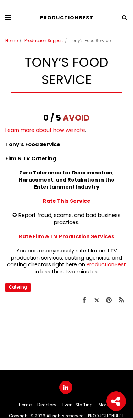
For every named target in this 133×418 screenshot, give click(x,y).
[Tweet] (96, 300)
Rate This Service (66, 201)
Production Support (43, 41)
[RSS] (121, 300)
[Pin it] (109, 300)
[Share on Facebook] (84, 300)
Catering (18, 287)
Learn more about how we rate (45, 130)
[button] (8, 17)
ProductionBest (106, 264)
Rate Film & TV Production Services (67, 236)
